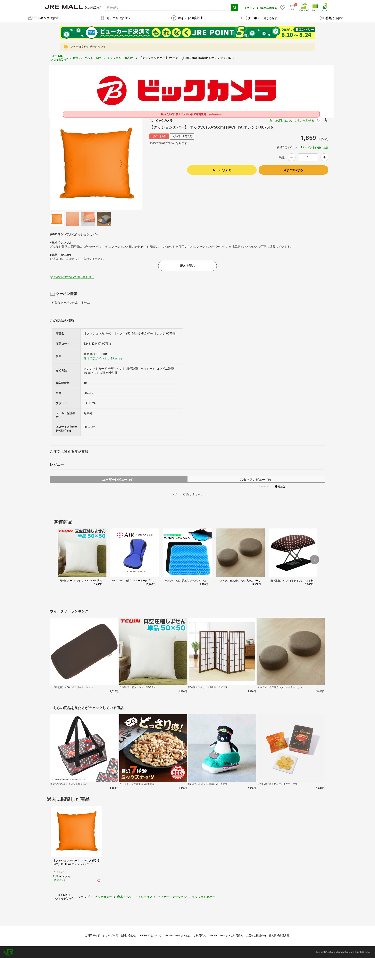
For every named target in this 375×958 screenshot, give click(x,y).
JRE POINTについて (150, 935)
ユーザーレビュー (118, 479)
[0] (292, 7)
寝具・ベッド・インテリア (134, 897)
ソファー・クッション (172, 897)
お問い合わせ (128, 935)
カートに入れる (221, 170)
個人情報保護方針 (279, 935)
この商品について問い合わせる (293, 120)
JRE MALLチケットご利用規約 (226, 935)
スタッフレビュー (256, 479)
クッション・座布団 (120, 58)
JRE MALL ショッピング (59, 57)
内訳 (326, 147)
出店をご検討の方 (256, 935)
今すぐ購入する (293, 170)
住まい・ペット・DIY (87, 58)
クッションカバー (203, 897)
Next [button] (119, 164)
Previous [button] (73, 164)
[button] (314, 560)
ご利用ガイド (92, 935)
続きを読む (187, 266)
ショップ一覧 (110, 935)
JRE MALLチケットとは (177, 935)
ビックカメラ (103, 897)
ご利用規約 (199, 935)
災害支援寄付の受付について (88, 46)
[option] (96, 163)
